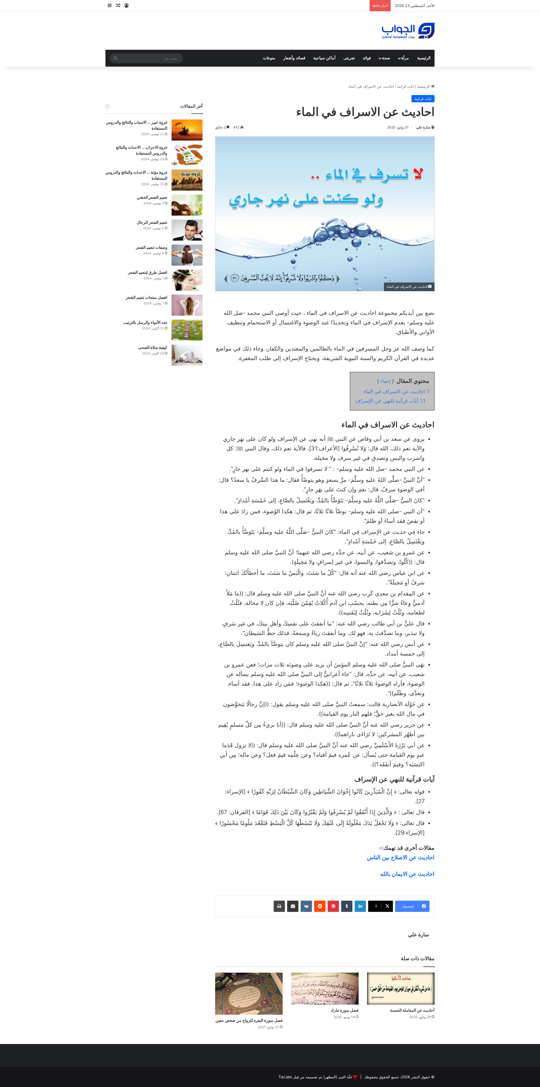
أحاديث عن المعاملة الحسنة (412, 1010)
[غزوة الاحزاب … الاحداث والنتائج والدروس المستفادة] (187, 155)
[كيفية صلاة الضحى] (187, 355)
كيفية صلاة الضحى (152, 347)
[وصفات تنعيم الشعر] (187, 255)
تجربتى (349, 58)
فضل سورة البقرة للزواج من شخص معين (249, 1020)
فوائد (367, 58)
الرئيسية (424, 58)
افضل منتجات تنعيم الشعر (146, 297)
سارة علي (423, 127)
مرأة (405, 58)
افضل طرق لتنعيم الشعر (147, 272)
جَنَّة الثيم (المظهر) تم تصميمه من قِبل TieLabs (315, 1077)
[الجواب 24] (408, 31)
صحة (386, 58)
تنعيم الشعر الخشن (152, 197)
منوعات (269, 58)
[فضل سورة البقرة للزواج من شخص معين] (249, 994)
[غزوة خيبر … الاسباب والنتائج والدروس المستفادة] (187, 130)
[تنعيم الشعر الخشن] (187, 205)
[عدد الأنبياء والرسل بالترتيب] (187, 330)
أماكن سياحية (324, 58)
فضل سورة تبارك (344, 1010)
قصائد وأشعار (294, 58)
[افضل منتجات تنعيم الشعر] (187, 305)
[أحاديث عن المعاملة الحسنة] (401, 989)
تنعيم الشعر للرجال (152, 222)
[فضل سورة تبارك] (325, 989)
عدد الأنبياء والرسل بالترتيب (145, 322)
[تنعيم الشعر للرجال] (187, 230)
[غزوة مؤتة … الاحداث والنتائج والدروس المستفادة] (187, 180)
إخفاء (385, 381)
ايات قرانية (405, 86)
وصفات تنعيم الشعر (151, 247)
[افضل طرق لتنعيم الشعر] (187, 280)
